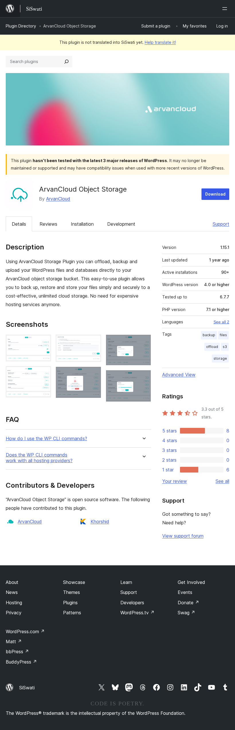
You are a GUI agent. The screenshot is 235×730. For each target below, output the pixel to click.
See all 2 (221, 322)
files (223, 335)
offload (212, 347)
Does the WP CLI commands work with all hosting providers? (39, 457)
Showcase (74, 582)
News (12, 592)
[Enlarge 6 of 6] (143, 378)
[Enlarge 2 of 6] (43, 374)
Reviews (48, 224)
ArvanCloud (58, 199)
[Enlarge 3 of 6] (93, 342)
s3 (225, 347)
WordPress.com (25, 631)
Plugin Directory (21, 25)
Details (19, 224)
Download (215, 194)
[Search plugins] (66, 61)
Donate (188, 602)
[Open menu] (226, 8)
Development (121, 224)
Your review (174, 481)
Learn (126, 582)
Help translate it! (160, 42)
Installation (82, 224)
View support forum (182, 536)
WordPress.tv (137, 612)
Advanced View (178, 374)
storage (220, 358)
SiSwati (27, 687)
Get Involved (191, 582)
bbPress (17, 651)
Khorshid (100, 521)
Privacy (13, 612)
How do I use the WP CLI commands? (46, 438)
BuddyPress (21, 662)
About (12, 582)
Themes (71, 592)
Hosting (14, 602)
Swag (186, 612)
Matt (14, 641)
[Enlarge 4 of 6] (93, 374)
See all (222, 481)
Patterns (72, 612)
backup (209, 335)
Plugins (70, 602)
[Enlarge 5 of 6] (143, 342)
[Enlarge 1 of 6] (43, 342)
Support (221, 224)
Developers (132, 602)
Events (185, 592)
